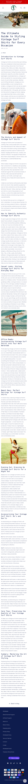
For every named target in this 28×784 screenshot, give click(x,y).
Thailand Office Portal (8, 752)
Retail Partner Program (9, 714)
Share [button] (4, 52)
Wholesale (5, 711)
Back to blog (15, 703)
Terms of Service (7, 738)
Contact (5, 741)
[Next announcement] (25, 2)
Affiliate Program (7, 718)
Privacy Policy (6, 731)
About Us (5, 721)
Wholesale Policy (7, 735)
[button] (3, 8)
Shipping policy (7, 728)
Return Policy (6, 724)
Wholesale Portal (7, 748)
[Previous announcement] (2, 2)
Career (4, 745)
